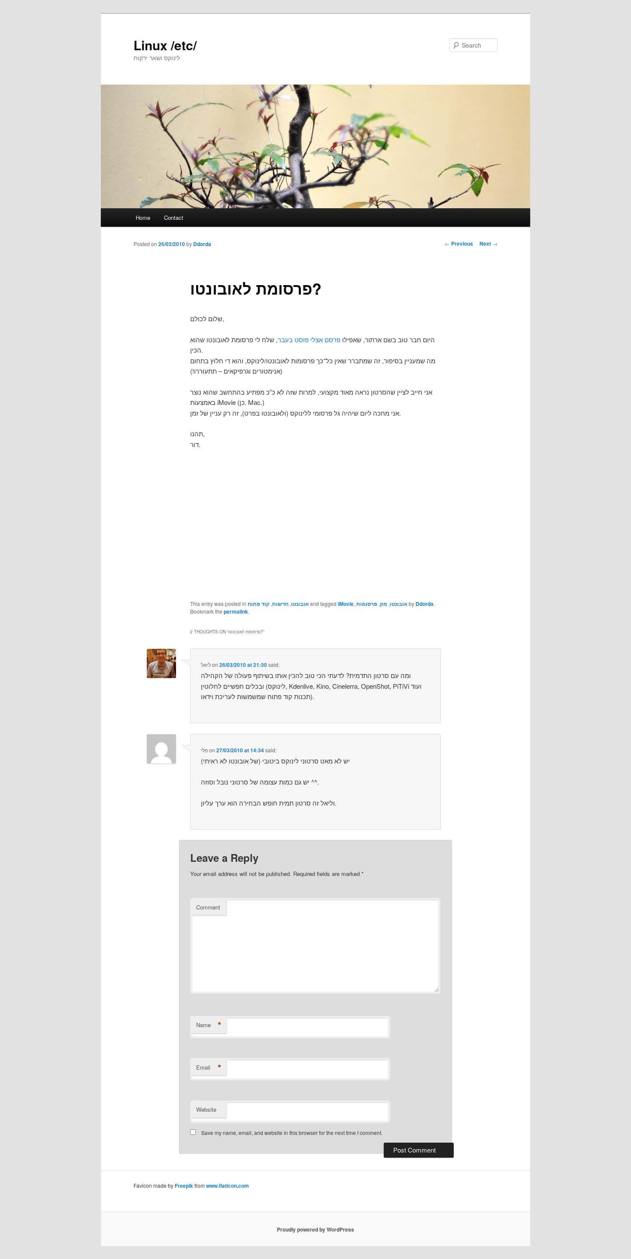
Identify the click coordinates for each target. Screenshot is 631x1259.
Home (143, 217)
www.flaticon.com (227, 1185)
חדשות (280, 604)
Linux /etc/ (165, 45)
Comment (208, 907)
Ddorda (202, 244)
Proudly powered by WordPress (315, 1229)
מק (383, 604)
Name (208, 1025)
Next (488, 243)
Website (206, 1109)
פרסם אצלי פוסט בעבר (309, 339)
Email (208, 1067)
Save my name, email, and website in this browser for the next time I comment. (291, 1132)
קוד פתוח (259, 604)
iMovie (346, 604)
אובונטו (300, 604)
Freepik (184, 1185)
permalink (236, 611)
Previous (459, 243)
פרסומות (366, 604)
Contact (173, 217)
